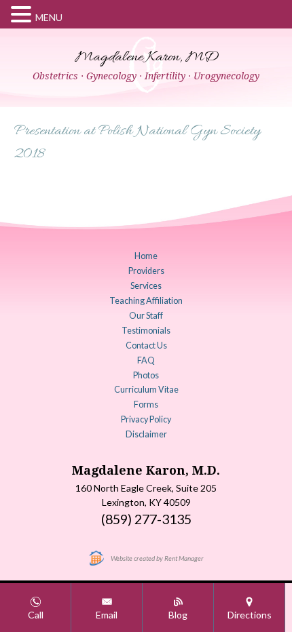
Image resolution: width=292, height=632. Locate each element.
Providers (146, 271)
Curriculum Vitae (146, 389)
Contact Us (146, 345)
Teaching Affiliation (146, 301)
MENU (48, 17)
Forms (146, 404)
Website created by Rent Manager (157, 558)
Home (146, 256)
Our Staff (146, 316)
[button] (23, 14)
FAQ (146, 360)
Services (146, 286)
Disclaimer (146, 434)
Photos (146, 375)
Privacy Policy (146, 419)
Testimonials (146, 330)
